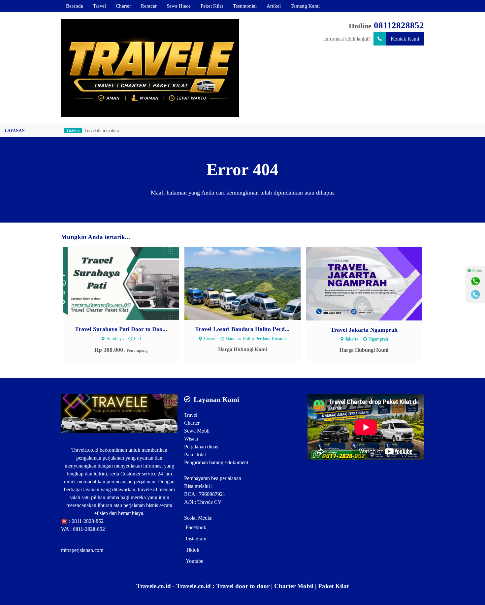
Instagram (196, 538)
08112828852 (399, 25)
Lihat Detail (127, 283)
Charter (123, 6)
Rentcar (149, 6)
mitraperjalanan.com (82, 550)
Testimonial (245, 6)
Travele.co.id (84, 450)
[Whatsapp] (475, 281)
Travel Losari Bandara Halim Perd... (242, 329)
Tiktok (192, 550)
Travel (99, 6)
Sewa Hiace (179, 6)
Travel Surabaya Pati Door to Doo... (121, 329)
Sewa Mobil (197, 431)
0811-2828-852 (88, 521)
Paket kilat (195, 454)
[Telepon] (475, 294)
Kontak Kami (405, 39)
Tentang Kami (305, 6)
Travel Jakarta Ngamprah (364, 329)
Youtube (194, 561)
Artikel (274, 6)
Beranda (74, 6)
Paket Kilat (212, 6)
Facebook (196, 527)
